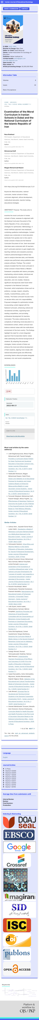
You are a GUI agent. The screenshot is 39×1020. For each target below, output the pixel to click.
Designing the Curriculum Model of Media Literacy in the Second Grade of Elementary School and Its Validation (21, 639)
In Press (7, 769)
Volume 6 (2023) (10, 777)
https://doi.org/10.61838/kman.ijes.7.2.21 (21, 186)
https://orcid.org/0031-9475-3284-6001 (14, 180)
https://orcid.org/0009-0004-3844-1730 (14, 163)
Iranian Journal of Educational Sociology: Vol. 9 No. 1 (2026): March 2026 (19, 601)
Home (6, 102)
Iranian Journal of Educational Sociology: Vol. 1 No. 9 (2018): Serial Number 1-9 (20, 513)
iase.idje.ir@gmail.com (10, 60)
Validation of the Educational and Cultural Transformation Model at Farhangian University (21, 681)
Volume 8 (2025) (10, 773)
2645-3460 (12, 46)
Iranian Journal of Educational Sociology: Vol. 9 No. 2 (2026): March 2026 (20, 539)
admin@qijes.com (20, 58)
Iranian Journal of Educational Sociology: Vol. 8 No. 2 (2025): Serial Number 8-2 (21, 491)
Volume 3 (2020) (10, 783)
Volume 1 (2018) (10, 787)
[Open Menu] (2, 2)
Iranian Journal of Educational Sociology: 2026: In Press (21, 721)
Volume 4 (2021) (10, 781)
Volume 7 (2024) (10, 775)
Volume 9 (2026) (10, 771)
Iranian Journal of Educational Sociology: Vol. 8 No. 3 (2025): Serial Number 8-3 (21, 701)
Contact (24, 8)
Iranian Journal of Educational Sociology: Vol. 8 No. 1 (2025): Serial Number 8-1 (21, 686)
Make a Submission (11, 8)
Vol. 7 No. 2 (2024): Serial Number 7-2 (17, 104)
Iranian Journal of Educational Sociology (19, 2)
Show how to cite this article (15, 436)
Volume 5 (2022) (10, 779)
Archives (13, 102)
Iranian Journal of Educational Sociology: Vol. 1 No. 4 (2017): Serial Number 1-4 (20, 468)
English (5, 757)
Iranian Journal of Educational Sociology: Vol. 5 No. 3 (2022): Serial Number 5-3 (20, 646)
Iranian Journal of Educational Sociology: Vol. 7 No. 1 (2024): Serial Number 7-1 (21, 669)
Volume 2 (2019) (10, 785)
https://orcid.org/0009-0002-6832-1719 (14, 146)
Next (31, 728)
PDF (9, 391)
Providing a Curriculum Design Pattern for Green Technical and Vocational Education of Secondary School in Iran (21, 461)
